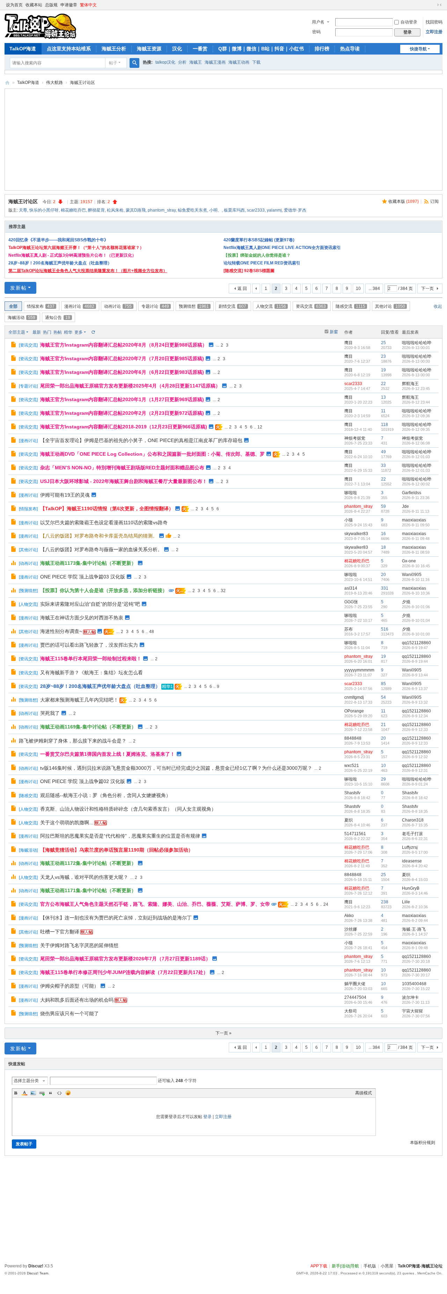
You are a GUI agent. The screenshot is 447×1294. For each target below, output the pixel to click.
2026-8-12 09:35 (416, 429)
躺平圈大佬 (354, 983)
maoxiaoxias (414, 520)
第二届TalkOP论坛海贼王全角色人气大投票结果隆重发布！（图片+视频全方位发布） (87, 270)
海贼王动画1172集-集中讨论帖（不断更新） (88, 863)
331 (384, 588)
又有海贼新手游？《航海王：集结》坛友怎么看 (91, 672)
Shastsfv (352, 792)
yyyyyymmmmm (359, 670)
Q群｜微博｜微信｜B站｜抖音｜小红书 (261, 48)
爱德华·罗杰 (295, 210)
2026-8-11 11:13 (415, 511)
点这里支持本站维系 (69, 48)
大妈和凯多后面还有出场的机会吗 (76, 1000)
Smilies (68, 1092)
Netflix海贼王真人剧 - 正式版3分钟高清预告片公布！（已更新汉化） (72, 255)
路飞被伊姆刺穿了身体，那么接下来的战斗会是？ (72, 741)
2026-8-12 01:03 (416, 457)
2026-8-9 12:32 (415, 757)
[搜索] (134, 63)
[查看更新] (93, 332)
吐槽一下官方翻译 (59, 931)
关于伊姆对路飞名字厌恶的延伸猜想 (79, 945)
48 (151, 631)
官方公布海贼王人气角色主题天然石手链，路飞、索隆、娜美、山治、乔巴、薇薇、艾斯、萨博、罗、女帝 (155, 904)
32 (223, 590)
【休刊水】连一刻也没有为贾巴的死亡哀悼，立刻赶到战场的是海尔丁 (116, 917)
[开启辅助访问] (432, 5)
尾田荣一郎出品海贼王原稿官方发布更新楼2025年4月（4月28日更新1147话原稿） (130, 386)
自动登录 (409, 22)
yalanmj (274, 210)
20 (383, 574)
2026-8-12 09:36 (416, 416)
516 (384, 629)
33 (383, 465)
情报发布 (40, 306)
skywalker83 (356, 533)
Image (33, 1092)
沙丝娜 (350, 929)
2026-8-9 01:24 (415, 784)
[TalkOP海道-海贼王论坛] (40, 25)
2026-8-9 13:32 (415, 702)
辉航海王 (410, 383)
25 (383, 342)
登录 (207, 1116)
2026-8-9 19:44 (415, 661)
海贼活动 (21, 317)
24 (325, 904)
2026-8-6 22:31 (415, 839)
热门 (47, 332)
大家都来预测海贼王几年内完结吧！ (79, 700)
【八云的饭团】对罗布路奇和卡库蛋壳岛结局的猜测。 (98, 536)
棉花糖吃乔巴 (73, 210)
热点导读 (350, 48)
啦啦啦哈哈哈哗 (416, 342)
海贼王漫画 (215, 62)
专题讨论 (155, 306)
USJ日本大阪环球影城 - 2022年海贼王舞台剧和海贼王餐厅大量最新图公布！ (123, 481)
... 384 (374, 288)
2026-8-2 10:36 (415, 907)
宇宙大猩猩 (412, 1011)
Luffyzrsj (410, 847)
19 (383, 370)
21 (383, 724)
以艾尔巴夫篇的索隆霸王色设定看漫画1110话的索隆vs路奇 (104, 522)
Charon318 (413, 820)
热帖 (57, 332)
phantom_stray (162, 210)
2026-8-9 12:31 (415, 770)
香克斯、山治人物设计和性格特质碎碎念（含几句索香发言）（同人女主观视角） (128, 809)
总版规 (51, 4)
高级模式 (363, 1092)
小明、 (215, 210)
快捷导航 (418, 49)
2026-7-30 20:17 (416, 975)
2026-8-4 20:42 (415, 866)
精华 (68, 332)
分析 (182, 62)
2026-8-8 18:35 (415, 811)
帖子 (113, 63)
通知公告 (57, 317)
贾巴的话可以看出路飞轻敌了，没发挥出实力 (89, 645)
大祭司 (350, 1011)
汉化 (177, 48)
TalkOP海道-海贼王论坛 (7, 83)
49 (383, 451)
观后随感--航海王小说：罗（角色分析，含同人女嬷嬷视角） (105, 795)
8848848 (352, 738)
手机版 (370, 1266)
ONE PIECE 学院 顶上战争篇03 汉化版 (82, 577)
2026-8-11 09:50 (416, 525)
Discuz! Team (37, 1273)
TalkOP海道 (22, 48)
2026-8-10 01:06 (416, 607)
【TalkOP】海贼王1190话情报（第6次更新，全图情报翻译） (107, 508)
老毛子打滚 (412, 833)
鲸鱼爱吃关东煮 (192, 210)
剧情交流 (232, 306)
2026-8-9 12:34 (415, 716)
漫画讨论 (79, 306)
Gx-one (409, 561)
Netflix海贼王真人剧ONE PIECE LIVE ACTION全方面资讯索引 (282, 247)
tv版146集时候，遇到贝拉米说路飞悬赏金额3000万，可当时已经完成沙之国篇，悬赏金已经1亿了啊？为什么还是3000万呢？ (176, 768)
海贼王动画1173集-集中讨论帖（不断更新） (88, 563)
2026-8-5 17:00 (415, 852)
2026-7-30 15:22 (416, 989)
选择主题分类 (26, 1080)
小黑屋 (387, 1266)
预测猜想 (194, 306)
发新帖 (18, 288)
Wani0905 (412, 574)
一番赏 (200, 48)
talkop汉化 (165, 62)
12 (259, 427)
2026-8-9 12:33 (415, 729)
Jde (405, 506)
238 (384, 902)
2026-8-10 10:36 (416, 593)
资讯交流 (311, 306)
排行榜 (322, 48)
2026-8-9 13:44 (415, 675)
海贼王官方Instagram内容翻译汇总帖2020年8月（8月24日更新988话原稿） (123, 345)
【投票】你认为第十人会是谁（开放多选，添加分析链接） (103, 590)
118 (384, 424)
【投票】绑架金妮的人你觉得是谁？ (257, 255)
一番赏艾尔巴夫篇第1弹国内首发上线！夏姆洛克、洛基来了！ (107, 754)
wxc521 (351, 765)
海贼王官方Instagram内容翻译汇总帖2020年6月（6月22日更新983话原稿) (122, 372)
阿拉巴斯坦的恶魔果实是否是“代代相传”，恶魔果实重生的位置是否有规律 (120, 836)
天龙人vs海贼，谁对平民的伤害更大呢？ (84, 877)
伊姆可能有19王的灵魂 (65, 495)
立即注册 (434, 31)
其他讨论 (390, 306)
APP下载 (318, 1266)
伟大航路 (54, 82)
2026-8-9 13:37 (415, 689)
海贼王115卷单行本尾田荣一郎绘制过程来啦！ (90, 658)
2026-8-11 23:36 (416, 498)
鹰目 (348, 342)
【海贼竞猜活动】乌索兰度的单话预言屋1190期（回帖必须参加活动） (116, 850)
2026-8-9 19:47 (415, 648)
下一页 (427, 288)
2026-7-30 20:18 (416, 961)
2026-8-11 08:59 (416, 552)
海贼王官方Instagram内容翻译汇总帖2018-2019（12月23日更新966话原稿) (123, 426)
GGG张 (351, 601)
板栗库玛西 (234, 210)
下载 (256, 62)
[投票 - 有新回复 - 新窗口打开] (14, 563)
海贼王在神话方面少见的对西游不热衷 (81, 617)
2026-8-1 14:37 (415, 934)
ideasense (412, 861)
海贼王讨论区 (82, 82)
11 (383, 410)
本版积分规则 (422, 1142)
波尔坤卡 (410, 997)
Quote (50, 1092)
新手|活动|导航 (345, 1266)
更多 (78, 332)
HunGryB (410, 888)
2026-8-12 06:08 (416, 443)
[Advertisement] (217, 141)
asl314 (350, 588)
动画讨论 (118, 306)
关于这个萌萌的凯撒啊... (66, 822)
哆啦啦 (350, 492)
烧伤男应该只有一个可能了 (69, 1013)
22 (383, 383)
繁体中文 (88, 4)
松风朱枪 (115, 210)
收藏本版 (403, 201)
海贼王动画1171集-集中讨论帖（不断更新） (88, 890)
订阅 (434, 201)
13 (383, 397)
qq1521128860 (416, 642)
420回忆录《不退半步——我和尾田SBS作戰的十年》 (58, 239)
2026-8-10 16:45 (416, 566)
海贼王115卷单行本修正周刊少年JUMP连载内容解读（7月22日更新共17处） (124, 972)
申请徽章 (68, 4)
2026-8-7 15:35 (415, 825)
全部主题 (16, 332)
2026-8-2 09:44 (415, 920)
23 (383, 356)
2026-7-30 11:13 (416, 1002)
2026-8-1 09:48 (415, 948)
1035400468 (414, 983)
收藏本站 (33, 4)
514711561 (355, 833)
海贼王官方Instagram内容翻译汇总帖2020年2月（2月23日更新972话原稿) (122, 413)
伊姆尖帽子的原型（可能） (69, 986)
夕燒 (406, 601)
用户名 (318, 22)
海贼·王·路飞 (414, 929)
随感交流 (350, 306)
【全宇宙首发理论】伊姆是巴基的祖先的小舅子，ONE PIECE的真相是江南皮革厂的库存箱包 (141, 440)
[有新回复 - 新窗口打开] (14, 345)
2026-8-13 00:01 (416, 348)
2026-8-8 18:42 (415, 798)
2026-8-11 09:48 (416, 538)
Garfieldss (411, 492)
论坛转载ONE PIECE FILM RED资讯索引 (262, 263)
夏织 (348, 820)
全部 (13, 306)
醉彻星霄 (96, 210)
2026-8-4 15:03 (415, 879)
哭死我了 (50, 713)
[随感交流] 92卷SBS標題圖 (249, 270)
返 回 (242, 288)
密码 (316, 31)
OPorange (354, 711)
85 (383, 683)
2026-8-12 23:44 (416, 402)
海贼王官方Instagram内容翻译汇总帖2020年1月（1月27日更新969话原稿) (122, 399)
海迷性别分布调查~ (61, 631)
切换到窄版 (439, 5)
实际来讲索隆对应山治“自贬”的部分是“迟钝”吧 (90, 604)
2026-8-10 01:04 (416, 620)
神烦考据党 (354, 438)
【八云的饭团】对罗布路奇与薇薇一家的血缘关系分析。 (101, 549)
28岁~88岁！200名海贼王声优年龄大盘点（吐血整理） (60, 263)
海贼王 (195, 62)
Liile (406, 902)
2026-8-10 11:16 (416, 579)
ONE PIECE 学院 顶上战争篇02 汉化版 (82, 781)
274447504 (355, 997)
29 (383, 779)
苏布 (348, 629)
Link (41, 1092)
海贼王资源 (149, 48)
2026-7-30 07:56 (416, 1016)
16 (383, 533)
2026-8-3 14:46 (415, 893)
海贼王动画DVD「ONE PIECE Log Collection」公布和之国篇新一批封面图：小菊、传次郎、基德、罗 (152, 454)
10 (358, 288)
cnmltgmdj (354, 697)
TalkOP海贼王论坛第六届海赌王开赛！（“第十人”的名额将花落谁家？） (76, 247)
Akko (349, 915)
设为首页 (14, 4)
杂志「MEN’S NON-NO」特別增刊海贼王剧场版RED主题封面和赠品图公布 (122, 467)
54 (383, 697)
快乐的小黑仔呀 (44, 210)
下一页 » (223, 1033)
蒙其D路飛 (136, 210)
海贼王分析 (114, 48)
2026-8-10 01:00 (416, 634)
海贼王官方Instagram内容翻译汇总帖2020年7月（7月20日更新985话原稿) (122, 358)
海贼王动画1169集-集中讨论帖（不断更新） (88, 727)
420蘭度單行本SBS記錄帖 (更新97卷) (259, 239)
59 (383, 506)
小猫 (348, 520)
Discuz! (35, 1266)
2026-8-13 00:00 (416, 361)
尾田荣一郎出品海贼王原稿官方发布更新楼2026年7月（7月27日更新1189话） (125, 958)
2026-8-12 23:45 (416, 388)
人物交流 (271, 306)
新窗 (334, 331)
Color (24, 1092)
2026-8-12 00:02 (416, 484)
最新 (36, 332)
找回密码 (434, 22)
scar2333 (256, 210)
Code (59, 1092)
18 (383, 547)
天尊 (23, 210)
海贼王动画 (238, 62)
